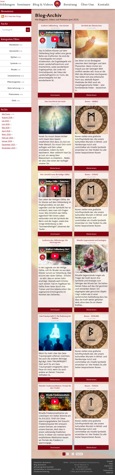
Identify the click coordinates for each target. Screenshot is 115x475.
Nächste (79, 454)
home (2, 1)
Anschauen (55, 95)
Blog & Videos (43, 4)
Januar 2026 (7, 141)
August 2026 (7, 117)
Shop (111, 463)
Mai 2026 (5, 127)
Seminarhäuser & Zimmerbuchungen (47, 469)
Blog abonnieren (40, 465)
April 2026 (6, 131)
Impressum (108, 466)
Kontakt (103, 4)
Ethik (16, 100)
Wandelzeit (15, 44)
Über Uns (87, 4)
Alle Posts (6, 114)
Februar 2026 (7, 138)
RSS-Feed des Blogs (13, 16)
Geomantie (15, 51)
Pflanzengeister (15, 82)
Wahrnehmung (16, 88)
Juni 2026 (6, 124)
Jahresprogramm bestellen (44, 467)
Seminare (23, 4)
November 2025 (8, 148)
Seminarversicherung (41, 471)
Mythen (16, 57)
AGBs (111, 468)
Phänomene (16, 94)
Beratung (70, 4)
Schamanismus (16, 75)
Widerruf (109, 472)
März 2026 (6, 134)
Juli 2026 (5, 121)
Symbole (15, 63)
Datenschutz (108, 470)
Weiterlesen (91, 95)
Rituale (15, 69)
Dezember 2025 (8, 144)
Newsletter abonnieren (42, 462)
